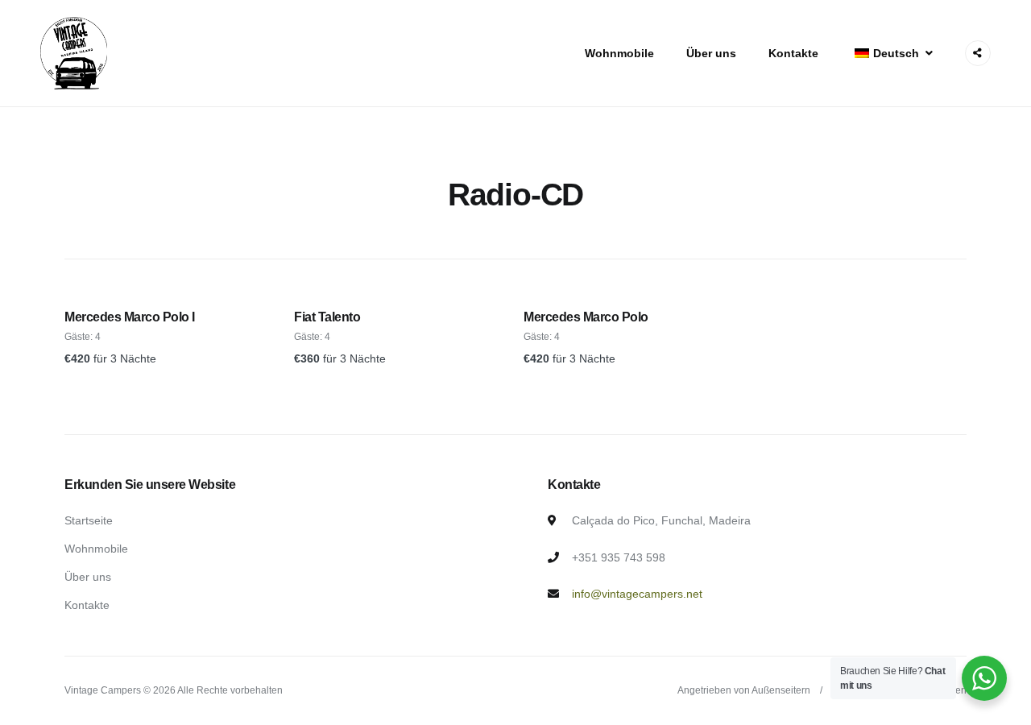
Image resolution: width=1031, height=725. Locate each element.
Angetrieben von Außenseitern (743, 690)
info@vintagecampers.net (637, 593)
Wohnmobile (619, 53)
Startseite (88, 520)
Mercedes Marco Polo (586, 317)
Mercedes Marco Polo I (129, 317)
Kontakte (793, 53)
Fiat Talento (327, 317)
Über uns (711, 53)
